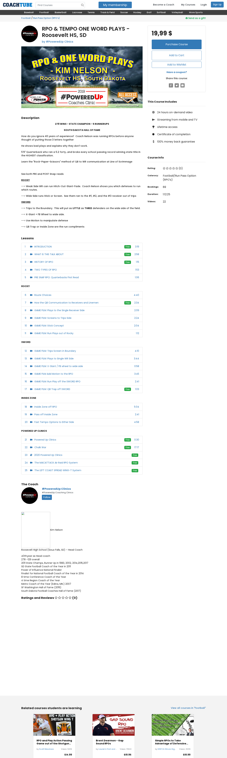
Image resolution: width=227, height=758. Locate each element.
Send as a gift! (197, 18)
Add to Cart (176, 55)
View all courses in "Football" (188, 708)
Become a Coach (163, 4)
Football (26, 18)
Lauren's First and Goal (109, 749)
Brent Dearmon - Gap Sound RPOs (109, 742)
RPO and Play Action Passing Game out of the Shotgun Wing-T (54, 742)
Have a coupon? (177, 72)
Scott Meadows (46, 749)
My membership (115, 5)
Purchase (177, 44)
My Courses (188, 4)
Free (128, 246)
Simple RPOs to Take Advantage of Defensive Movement (170, 742)
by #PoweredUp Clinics (57, 42)
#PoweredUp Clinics (56, 489)
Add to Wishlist (176, 65)
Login (204, 4)
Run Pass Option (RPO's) (46, 18)
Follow (46, 497)
